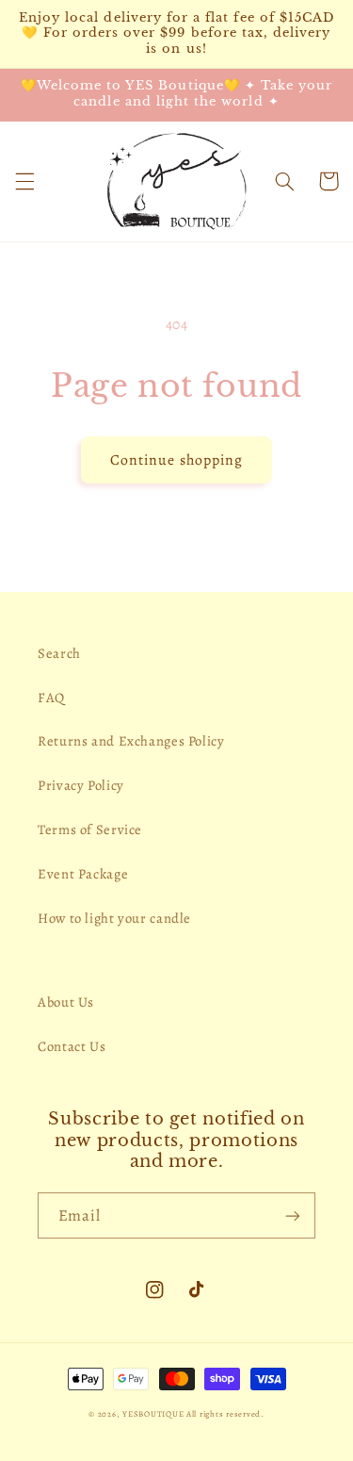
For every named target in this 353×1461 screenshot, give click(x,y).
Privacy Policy (81, 785)
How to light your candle (114, 918)
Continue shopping (176, 459)
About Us (66, 1002)
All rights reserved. (225, 1414)
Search (59, 653)
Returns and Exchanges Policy (131, 740)
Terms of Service (90, 829)
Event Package (83, 873)
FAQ (51, 697)
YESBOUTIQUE (153, 1414)
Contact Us (71, 1046)
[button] (24, 181)
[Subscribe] (292, 1215)
